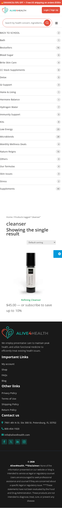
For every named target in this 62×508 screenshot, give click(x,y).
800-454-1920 (11, 428)
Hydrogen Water (9, 107)
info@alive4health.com (17, 434)
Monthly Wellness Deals (13, 144)
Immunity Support (10, 114)
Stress (3, 181)
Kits (2, 121)
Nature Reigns (8, 151)
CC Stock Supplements (12, 69)
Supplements (7, 188)
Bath (2, 40)
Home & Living (8, 92)
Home (9, 217)
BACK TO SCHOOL (10, 32)
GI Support (6, 84)
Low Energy (6, 129)
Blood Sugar (6, 55)
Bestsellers (6, 47)
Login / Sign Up (51, 10)
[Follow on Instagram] (24, 441)
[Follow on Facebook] (4, 441)
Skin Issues (6, 173)
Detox (3, 77)
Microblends (7, 136)
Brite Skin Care (8, 62)
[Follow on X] (11, 441)
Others (4, 159)
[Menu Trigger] (56, 22)
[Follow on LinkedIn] (17, 441)
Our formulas (7, 166)
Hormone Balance (10, 99)
